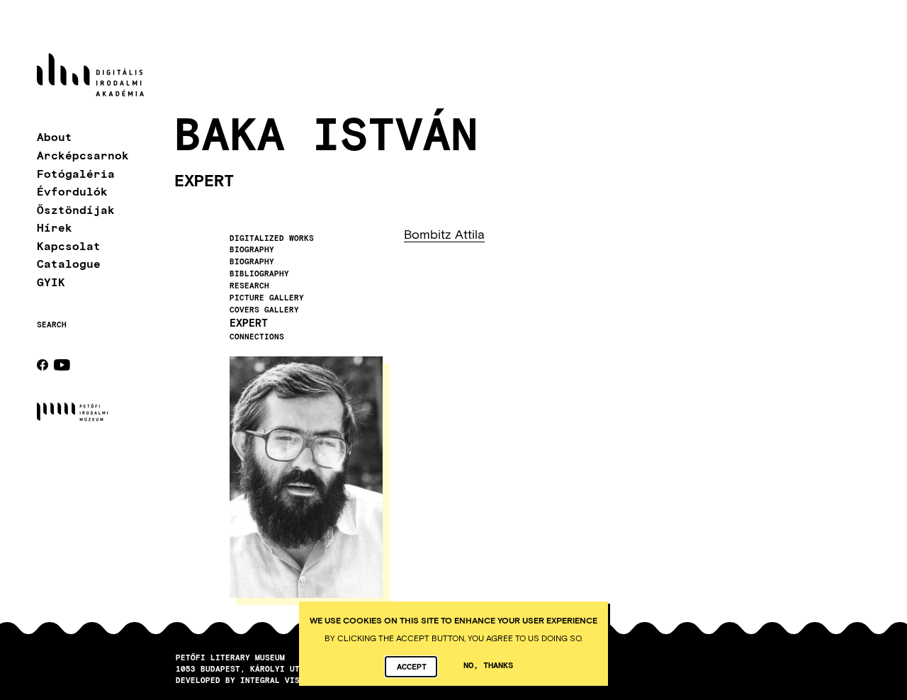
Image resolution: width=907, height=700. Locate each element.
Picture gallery (267, 297)
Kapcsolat (69, 245)
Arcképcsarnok (83, 155)
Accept (412, 666)
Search (52, 324)
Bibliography (259, 273)
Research (249, 285)
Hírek (54, 227)
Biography (252, 249)
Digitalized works (272, 238)
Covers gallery (264, 309)
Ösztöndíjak (76, 209)
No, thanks (488, 665)
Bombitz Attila (444, 234)
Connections (257, 336)
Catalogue (69, 264)
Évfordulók (72, 191)
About (54, 137)
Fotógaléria (76, 173)
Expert (249, 323)
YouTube (62, 365)
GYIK (51, 281)
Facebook (42, 365)
